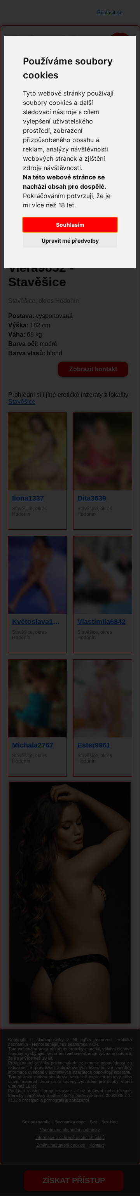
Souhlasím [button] (70, 224)
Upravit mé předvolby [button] (70, 240)
